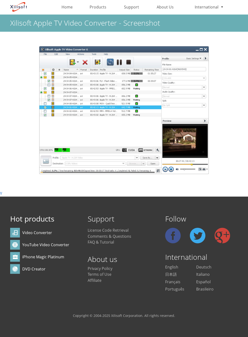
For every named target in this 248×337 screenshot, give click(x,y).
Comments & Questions (109, 236)
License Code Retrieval (108, 230)
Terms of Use (99, 274)
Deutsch (203, 267)
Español (203, 281)
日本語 (171, 274)
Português (174, 289)
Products (98, 7)
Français (172, 281)
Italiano (203, 274)
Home (67, 7)
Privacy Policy (100, 268)
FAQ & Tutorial (101, 242)
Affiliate (94, 280)
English (171, 267)
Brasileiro (205, 289)
